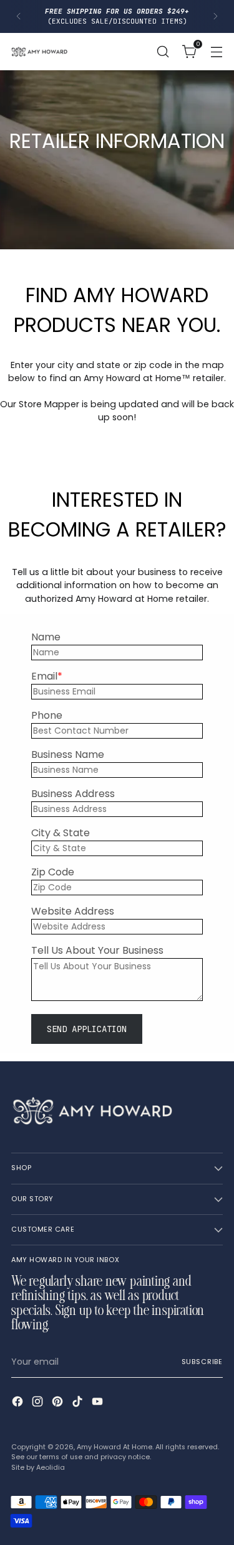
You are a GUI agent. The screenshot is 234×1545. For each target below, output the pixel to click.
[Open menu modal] (216, 51)
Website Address (72, 911)
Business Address (73, 793)
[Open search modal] (162, 51)
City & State (60, 833)
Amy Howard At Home (114, 1447)
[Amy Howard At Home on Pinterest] (58, 1403)
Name (46, 637)
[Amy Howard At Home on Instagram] (38, 1403)
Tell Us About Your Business (97, 950)
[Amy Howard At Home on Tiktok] (78, 1403)
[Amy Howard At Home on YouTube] (98, 1403)
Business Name (67, 754)
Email (44, 676)
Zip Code (52, 872)
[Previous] (18, 16)
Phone (46, 715)
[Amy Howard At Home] (39, 51)
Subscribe (202, 1362)
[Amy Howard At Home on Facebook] (18, 1403)
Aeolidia (50, 1467)
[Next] (215, 16)
